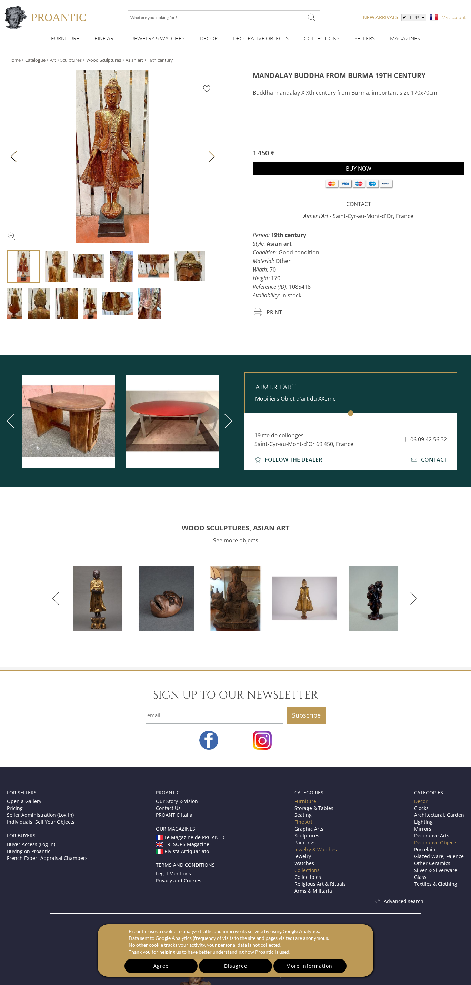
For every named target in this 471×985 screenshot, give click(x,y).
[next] (226, 421)
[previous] (57, 598)
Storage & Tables (313, 808)
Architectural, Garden (439, 815)
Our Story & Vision (177, 801)
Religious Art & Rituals (320, 884)
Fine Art (105, 38)
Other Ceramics (432, 863)
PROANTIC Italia (174, 815)
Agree (161, 966)
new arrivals (380, 17)
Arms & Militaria (313, 890)
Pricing (15, 808)
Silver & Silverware (435, 870)
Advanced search (403, 901)
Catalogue (35, 60)
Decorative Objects (261, 38)
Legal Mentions (173, 873)
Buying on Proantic (28, 851)
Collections (321, 38)
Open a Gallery (24, 801)
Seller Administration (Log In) (40, 815)
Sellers (364, 38)
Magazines (405, 38)
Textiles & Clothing (435, 884)
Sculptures (71, 60)
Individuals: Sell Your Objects (40, 822)
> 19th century (158, 60)
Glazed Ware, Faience (439, 856)
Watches (304, 863)
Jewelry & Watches (158, 38)
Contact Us (168, 808)
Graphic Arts (308, 828)
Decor (209, 38)
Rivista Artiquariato (186, 851)
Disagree (235, 966)
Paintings (305, 842)
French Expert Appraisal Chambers (47, 858)
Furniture (65, 38)
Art (53, 60)
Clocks (421, 808)
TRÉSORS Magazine (186, 844)
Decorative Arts (431, 835)
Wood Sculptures (103, 60)
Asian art (134, 60)
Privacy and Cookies (178, 880)
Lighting (423, 822)
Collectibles (307, 877)
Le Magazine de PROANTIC (195, 837)
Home (15, 60)
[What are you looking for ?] (311, 17)
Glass (420, 877)
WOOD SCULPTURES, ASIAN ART (236, 527)
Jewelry (302, 856)
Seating (303, 815)
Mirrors (422, 828)
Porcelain (424, 849)
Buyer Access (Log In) (31, 844)
